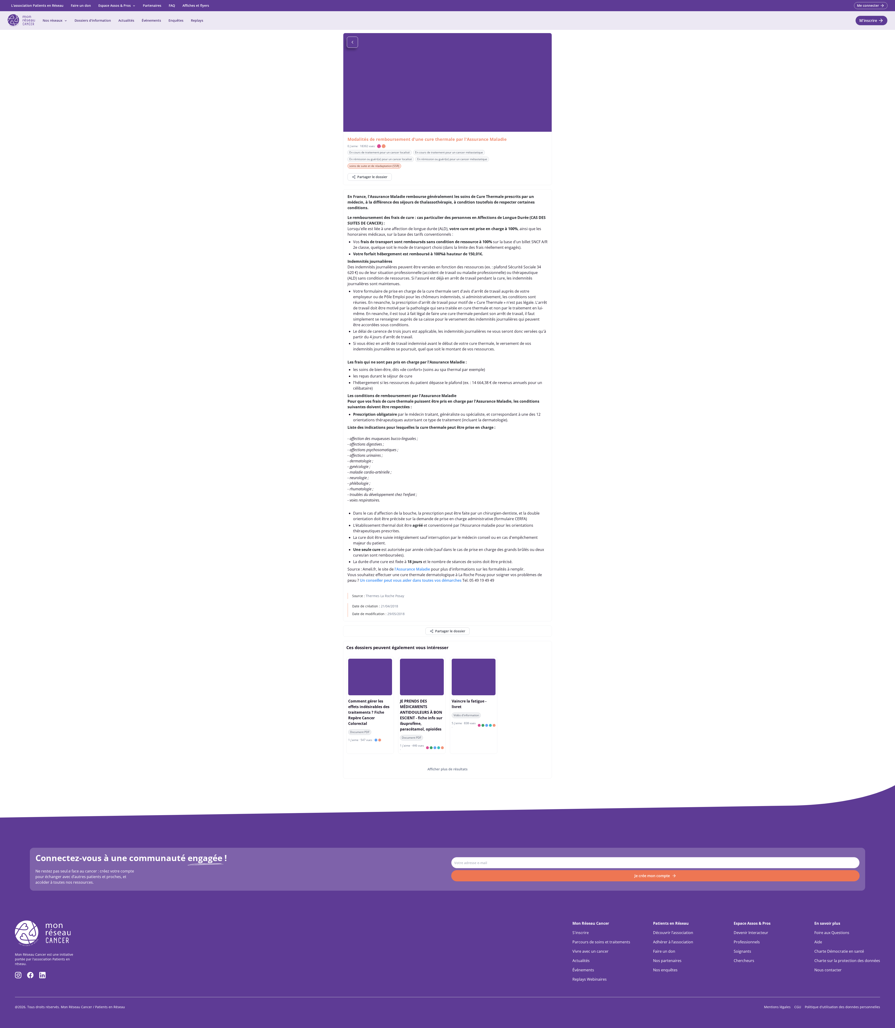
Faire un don (81, 5)
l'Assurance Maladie (412, 569)
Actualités (126, 20)
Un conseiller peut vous (381, 580)
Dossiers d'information (93, 20)
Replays (197, 20)
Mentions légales (777, 1007)
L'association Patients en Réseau (37, 5)
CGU (797, 1007)
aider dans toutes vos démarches (432, 580)
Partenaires (152, 5)
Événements (151, 20)
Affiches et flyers (195, 5)
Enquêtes (176, 20)
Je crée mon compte (652, 875)
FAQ (172, 5)
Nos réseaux (52, 20)
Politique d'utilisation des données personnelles (842, 1007)
